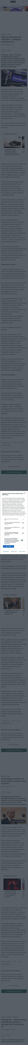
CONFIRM (8, 546)
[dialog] (14, 522)
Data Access (14, 551)
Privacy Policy (22, 551)
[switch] (22, 523)
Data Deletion (6, 551)
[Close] (25, 493)
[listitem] (14, 519)
